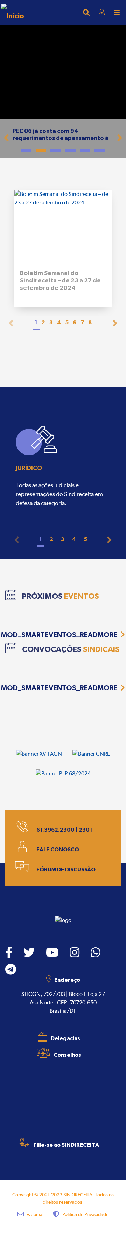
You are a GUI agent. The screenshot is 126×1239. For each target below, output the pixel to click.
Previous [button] (11, 323)
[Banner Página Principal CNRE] (91, 754)
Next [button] (115, 323)
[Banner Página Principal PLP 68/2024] (63, 773)
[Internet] (12, 12)
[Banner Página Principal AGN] (39, 754)
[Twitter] (29, 952)
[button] (6, 136)
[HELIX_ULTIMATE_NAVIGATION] (116, 12)
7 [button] (82, 322)
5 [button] (67, 322)
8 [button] (90, 322)
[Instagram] (74, 952)
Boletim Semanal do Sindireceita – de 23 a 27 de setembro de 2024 (60, 280)
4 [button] (59, 322)
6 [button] (74, 322)
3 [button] (51, 322)
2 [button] (43, 322)
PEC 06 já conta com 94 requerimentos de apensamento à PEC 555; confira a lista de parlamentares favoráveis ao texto (62, 141)
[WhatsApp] (95, 952)
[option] (63, 468)
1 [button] (36, 322)
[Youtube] (52, 952)
